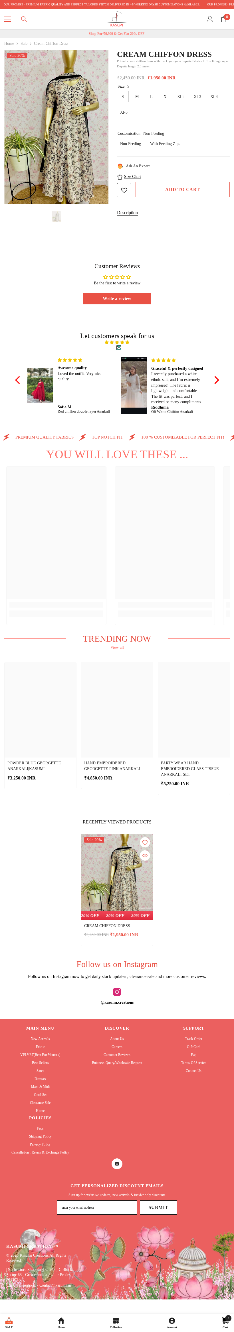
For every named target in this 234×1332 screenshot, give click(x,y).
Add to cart (182, 189)
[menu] (7, 19)
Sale (24, 43)
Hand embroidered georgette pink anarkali (112, 766)
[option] (56, 127)
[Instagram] (117, 992)
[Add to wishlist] (124, 190)
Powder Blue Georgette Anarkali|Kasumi (34, 766)
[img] (117, 342)
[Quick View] (145, 855)
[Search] (24, 19)
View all (117, 647)
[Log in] (210, 19)
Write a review (117, 298)
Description (127, 212)
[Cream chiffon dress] (117, 877)
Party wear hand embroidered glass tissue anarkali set (190, 769)
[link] (56, 605)
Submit (158, 1207)
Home (9, 43)
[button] (19, 380)
